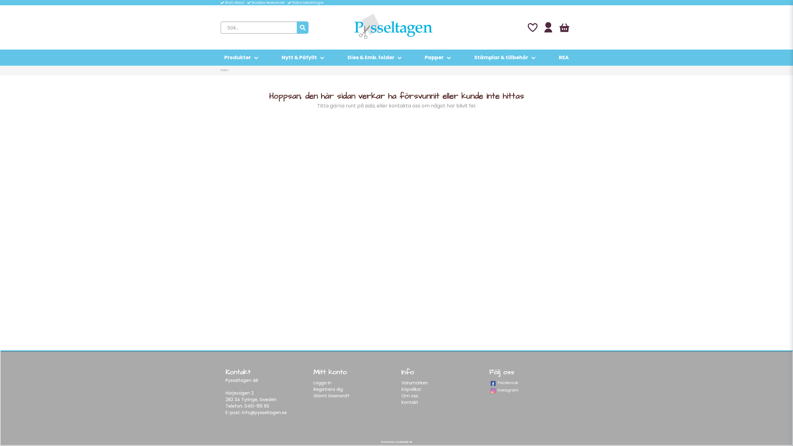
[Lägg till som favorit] (532, 27)
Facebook (508, 383)
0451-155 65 (256, 406)
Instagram (508, 390)
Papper (434, 57)
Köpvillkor (411, 389)
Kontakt (409, 402)
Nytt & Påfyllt (299, 57)
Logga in (322, 383)
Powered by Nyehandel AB (396, 442)
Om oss (409, 396)
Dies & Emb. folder (371, 57)
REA (564, 57)
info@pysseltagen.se (264, 412)
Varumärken (414, 383)
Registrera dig (328, 389)
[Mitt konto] (548, 27)
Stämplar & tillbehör (501, 57)
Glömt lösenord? (331, 396)
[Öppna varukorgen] (564, 27)
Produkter (237, 57)
